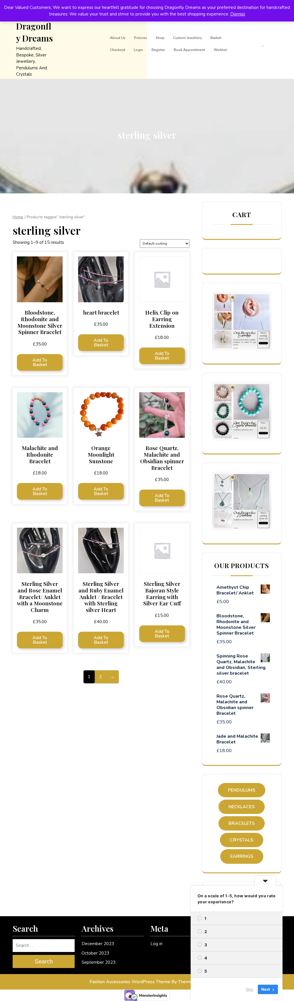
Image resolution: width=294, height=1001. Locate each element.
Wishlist (220, 50)
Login (138, 50)
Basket (215, 38)
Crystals (241, 840)
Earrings (241, 856)
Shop (160, 38)
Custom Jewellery (187, 38)
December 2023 (98, 944)
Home (18, 217)
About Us (117, 38)
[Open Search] (234, 44)
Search (44, 961)
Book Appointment (189, 50)
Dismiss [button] (237, 14)
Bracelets (242, 823)
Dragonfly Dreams (34, 32)
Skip (249, 989)
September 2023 (98, 962)
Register (158, 50)
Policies (140, 38)
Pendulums (241, 790)
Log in (156, 944)
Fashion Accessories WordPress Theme (130, 982)
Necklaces (242, 807)
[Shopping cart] (252, 44)
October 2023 (95, 953)
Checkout (117, 50)
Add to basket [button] (39, 362)
